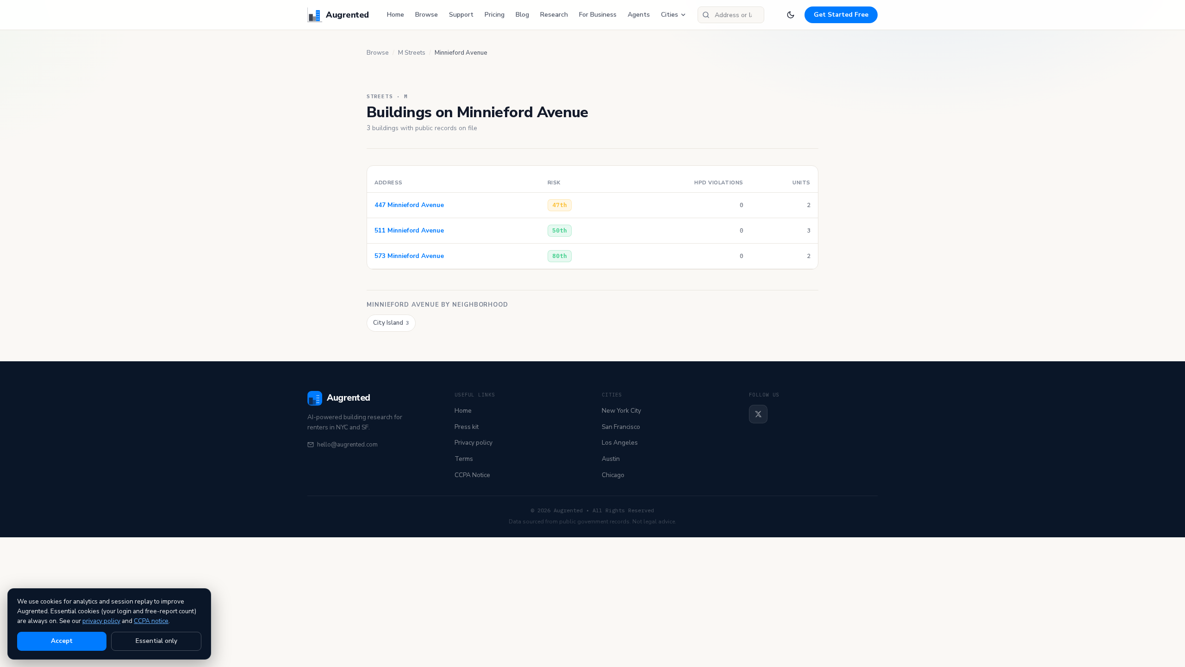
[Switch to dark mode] (790, 14)
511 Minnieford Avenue (409, 230)
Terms (464, 458)
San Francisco (621, 426)
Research (554, 14)
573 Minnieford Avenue (409, 256)
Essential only (156, 640)
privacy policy (101, 621)
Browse (426, 14)
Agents (639, 14)
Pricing (495, 14)
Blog (522, 14)
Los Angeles (620, 442)
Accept (62, 640)
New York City (621, 410)
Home (395, 14)
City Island (391, 323)
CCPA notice (151, 621)
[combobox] (731, 14)
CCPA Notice (472, 475)
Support (461, 14)
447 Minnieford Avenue (409, 205)
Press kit (467, 426)
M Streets (411, 53)
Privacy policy (474, 442)
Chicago (613, 475)
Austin (611, 458)
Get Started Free (841, 14)
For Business (598, 14)
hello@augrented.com (347, 444)
